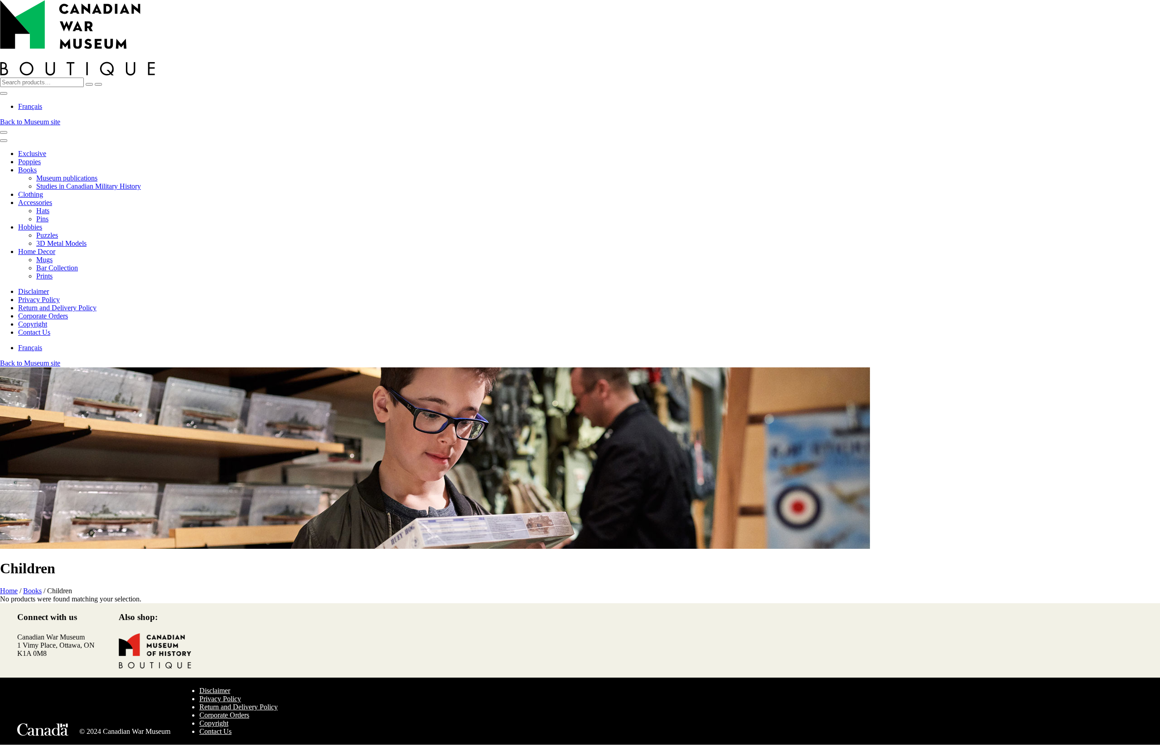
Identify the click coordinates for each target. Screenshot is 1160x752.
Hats (42, 211)
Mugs (44, 260)
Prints (44, 276)
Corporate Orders (43, 316)
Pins (42, 219)
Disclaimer (33, 291)
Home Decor (36, 251)
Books (27, 170)
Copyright (32, 324)
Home (9, 591)
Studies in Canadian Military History (88, 186)
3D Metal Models (61, 243)
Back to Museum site (30, 122)
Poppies (29, 162)
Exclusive (32, 153)
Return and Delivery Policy (57, 308)
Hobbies (30, 227)
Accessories (35, 202)
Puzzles (47, 235)
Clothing (30, 194)
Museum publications (66, 178)
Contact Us (34, 332)
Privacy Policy (39, 299)
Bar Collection (57, 268)
